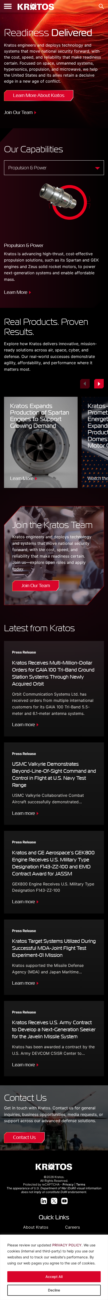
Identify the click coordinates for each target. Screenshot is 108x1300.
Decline (54, 1290)
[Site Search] (101, 6)
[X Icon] (54, 1201)
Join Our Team (18, 112)
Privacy (68, 1184)
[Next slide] (99, 384)
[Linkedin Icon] (44, 1201)
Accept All (54, 1276)
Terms (80, 1184)
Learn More (15, 292)
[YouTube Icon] (64, 1201)
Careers (72, 1227)
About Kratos (35, 1227)
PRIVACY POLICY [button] (67, 1245)
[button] (8, 6)
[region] (54, 1267)
